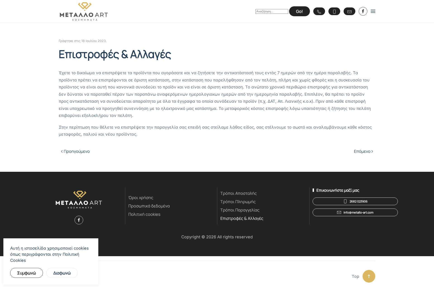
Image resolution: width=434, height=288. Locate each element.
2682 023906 (359, 201)
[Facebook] (79, 220)
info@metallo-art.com (358, 212)
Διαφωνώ (62, 273)
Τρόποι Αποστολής (238, 193)
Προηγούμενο (77, 151)
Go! (299, 11)
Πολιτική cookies (144, 214)
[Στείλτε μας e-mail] (349, 11)
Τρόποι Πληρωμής (238, 201)
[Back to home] (84, 11)
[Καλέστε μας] (319, 11)
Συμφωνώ (26, 273)
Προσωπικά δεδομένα (149, 206)
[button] (373, 11)
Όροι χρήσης (140, 197)
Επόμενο (362, 151)
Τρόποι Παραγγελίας (239, 210)
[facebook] (363, 11)
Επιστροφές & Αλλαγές (241, 218)
